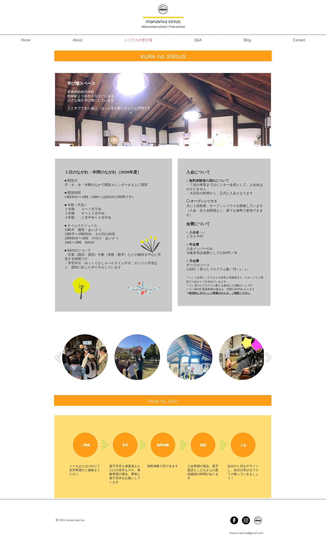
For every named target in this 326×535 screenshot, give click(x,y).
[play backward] (58, 357)
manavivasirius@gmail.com (246, 533)
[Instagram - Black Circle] (246, 520)
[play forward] (268, 357)
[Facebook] (234, 520)
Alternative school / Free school (163, 26)
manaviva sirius (163, 21)
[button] (85, 357)
